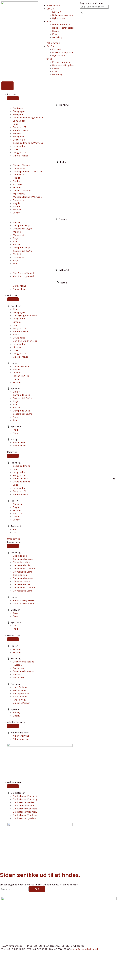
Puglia (16, 177)
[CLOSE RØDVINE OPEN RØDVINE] (13, 98)
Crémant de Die (21, 565)
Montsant (18, 234)
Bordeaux (18, 107)
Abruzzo (17, 503)
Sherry (16, 712)
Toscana (17, 184)
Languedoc (19, 120)
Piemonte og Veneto (24, 600)
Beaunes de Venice (23, 661)
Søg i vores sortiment (92, 3)
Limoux (17, 321)
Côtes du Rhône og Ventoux (28, 117)
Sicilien (17, 181)
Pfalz (15, 429)
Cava (16, 612)
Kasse (55, 30)
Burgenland (19, 285)
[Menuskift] (7, 85)
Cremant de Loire (22, 571)
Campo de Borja (22, 225)
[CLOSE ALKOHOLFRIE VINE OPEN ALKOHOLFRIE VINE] (13, 726)
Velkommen (53, 5)
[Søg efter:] (14, 888)
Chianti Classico (22, 165)
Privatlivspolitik (61, 24)
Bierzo (16, 222)
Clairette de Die (21, 562)
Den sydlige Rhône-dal (25, 315)
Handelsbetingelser (63, 27)
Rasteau (17, 664)
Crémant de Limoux (24, 568)
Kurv (54, 34)
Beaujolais (19, 114)
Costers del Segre (22, 228)
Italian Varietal (21, 366)
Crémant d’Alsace (23, 558)
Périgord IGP (19, 127)
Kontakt (56, 11)
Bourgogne (19, 111)
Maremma (19, 168)
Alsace (16, 309)
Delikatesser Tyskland (25, 814)
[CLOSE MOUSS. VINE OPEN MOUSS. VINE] (13, 546)
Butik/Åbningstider (63, 15)
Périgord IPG (19, 475)
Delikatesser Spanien (25, 808)
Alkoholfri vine (21, 735)
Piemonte (18, 174)
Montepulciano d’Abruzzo (27, 171)
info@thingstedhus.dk (86, 949)
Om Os (50, 8)
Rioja (16, 238)
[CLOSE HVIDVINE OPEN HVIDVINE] (13, 299)
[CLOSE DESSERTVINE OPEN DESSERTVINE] (13, 639)
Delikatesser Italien (24, 802)
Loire (15, 123)
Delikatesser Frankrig (25, 796)
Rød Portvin (19, 690)
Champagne (20, 555)
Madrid (17, 231)
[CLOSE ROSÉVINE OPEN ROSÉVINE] (13, 456)
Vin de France (20, 130)
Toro (15, 241)
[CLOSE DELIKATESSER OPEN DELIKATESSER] (13, 786)
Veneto (17, 187)
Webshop (57, 37)
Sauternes (18, 667)
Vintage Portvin (21, 693)
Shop (49, 21)
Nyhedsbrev (58, 18)
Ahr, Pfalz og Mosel (23, 273)
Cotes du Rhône (21, 465)
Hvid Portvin (20, 687)
